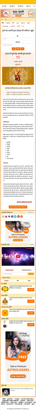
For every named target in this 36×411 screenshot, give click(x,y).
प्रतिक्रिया (21, 402)
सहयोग (33, 404)
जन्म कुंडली (17, 399)
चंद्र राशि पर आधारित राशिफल (27, 399)
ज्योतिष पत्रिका (6, 278)
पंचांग (4, 6)
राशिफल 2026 (30, 400)
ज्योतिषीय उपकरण (5, 402)
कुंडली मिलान (10, 399)
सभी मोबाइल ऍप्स (30, 212)
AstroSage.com (25, 408)
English (6, 280)
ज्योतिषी (4, 399)
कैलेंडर (20, 6)
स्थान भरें (18, 42)
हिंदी (18, 280)
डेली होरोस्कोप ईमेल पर (26, 270)
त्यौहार (12, 6)
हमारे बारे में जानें (10, 404)
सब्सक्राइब (31, 244)
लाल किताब (22, 400)
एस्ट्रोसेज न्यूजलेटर (9, 270)
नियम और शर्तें (27, 404)
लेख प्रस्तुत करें (28, 402)
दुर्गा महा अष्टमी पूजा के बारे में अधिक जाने (18, 207)
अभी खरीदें (31, 289)
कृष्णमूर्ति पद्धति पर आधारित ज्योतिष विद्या (10, 400)
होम (2, 19)
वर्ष (17, 36)
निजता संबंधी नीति (18, 404)
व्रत (28, 6)
